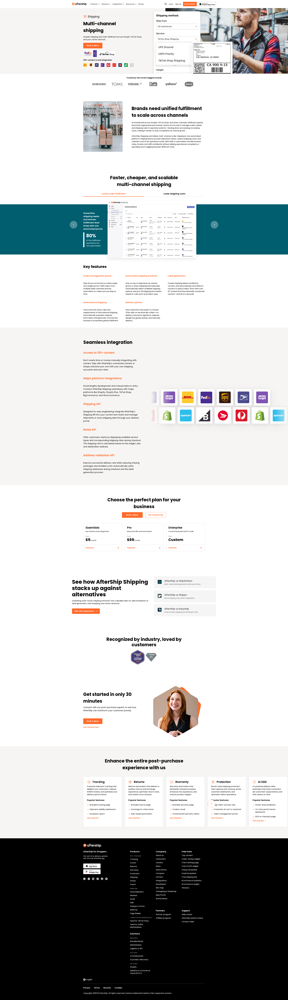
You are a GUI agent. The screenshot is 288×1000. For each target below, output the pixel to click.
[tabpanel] (144, 261)
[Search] (166, 4)
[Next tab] (214, 225)
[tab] (113, 194)
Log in (171, 4)
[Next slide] (211, 803)
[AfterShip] (80, 4)
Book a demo (189, 4)
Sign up (178, 4)
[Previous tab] (73, 225)
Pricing (140, 4)
